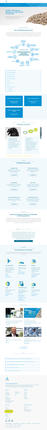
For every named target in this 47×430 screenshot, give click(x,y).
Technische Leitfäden (8, 413)
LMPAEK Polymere (7, 394)
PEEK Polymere (7, 393)
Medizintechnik (26, 398)
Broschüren (6, 408)
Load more (23, 347)
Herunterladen (26, 343)
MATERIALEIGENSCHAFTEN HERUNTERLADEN (14, 102)
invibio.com (14, 425)
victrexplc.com (10, 425)
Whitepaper (7, 416)
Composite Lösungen (8, 398)
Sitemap (6, 425)
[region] (23, 141)
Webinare (6, 414)
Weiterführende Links (28, 405)
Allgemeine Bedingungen (8, 423)
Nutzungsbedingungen (16, 423)
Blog (6, 407)
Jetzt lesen (7, 324)
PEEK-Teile (7, 397)
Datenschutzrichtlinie (22, 423)
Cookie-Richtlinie (28, 423)
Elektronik (25, 394)
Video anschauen (27, 324)
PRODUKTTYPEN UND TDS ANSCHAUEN (32, 102)
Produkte (9, 4)
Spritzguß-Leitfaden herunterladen (23, 241)
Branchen (26, 390)
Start (6, 4)
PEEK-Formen (17, 392)
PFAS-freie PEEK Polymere (27, 410)
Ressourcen (7, 405)
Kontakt (25, 408)
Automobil (25, 393)
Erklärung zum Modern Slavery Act (36, 423)
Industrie (25, 397)
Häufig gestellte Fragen (8, 409)
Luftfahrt (25, 392)
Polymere (12, 4)
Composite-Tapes (17, 393)
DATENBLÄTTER (14, 175)
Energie (25, 396)
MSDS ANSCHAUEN (14, 114)
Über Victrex (26, 407)
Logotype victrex (6, 1)
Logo (7, 379)
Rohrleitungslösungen (8, 402)
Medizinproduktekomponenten (9, 401)
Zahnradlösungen (7, 399)
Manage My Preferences (27, 409)
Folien (15, 395)
